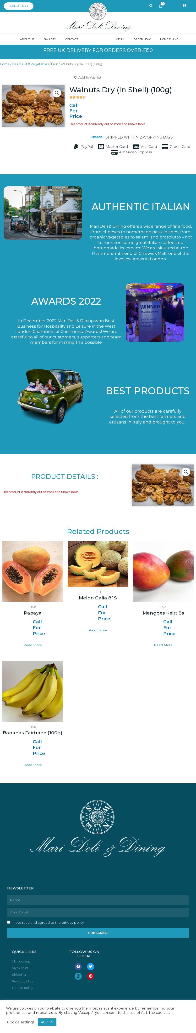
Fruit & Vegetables (34, 64)
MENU (120, 39)
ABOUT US (27, 39)
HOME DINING (169, 39)
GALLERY (50, 39)
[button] (57, 93)
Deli (15, 64)
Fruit (54, 64)
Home (5, 64)
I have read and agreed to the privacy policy (47, 922)
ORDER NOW (142, 39)
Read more (32, 645)
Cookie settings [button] (20, 1022)
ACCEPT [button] (47, 1022)
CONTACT (71, 39)
